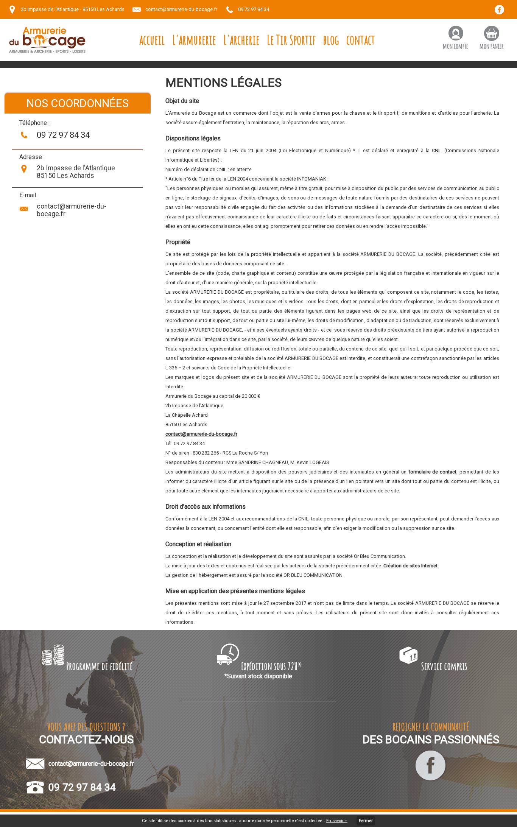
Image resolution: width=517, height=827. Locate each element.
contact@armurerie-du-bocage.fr (181, 9)
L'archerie (241, 39)
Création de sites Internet (410, 565)
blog (331, 39)
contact (360, 39)
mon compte (455, 46)
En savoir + (336, 820)
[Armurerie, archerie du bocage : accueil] (47, 40)
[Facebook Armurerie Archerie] (431, 780)
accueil (152, 39)
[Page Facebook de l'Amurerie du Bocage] (502, 12)
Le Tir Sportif (291, 39)
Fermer (366, 820)
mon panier (491, 46)
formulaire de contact (432, 472)
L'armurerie (194, 39)
